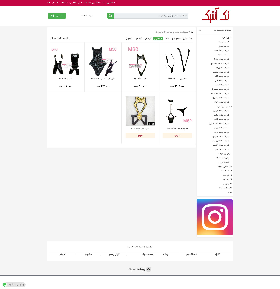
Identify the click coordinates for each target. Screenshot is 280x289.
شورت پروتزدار (223, 41)
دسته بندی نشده (225, 170)
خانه (191, 32)
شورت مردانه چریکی (221, 110)
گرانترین (138, 38)
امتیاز (167, 38)
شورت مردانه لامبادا (221, 102)
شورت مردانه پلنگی (221, 119)
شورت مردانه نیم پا (221, 59)
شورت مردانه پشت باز (220, 89)
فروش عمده (227, 175)
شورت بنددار (224, 46)
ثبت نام (84, 15)
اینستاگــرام (191, 254)
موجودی (129, 38)
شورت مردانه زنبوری (221, 136)
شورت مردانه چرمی (221, 132)
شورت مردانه (225, 37)
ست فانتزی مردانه (225, 166)
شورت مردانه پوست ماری (219, 123)
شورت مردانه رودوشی (220, 72)
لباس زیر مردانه (224, 153)
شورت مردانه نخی (222, 149)
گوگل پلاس (114, 254)
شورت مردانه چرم (222, 84)
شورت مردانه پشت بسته (219, 93)
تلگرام (217, 254)
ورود (90, 15)
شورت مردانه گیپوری (221, 140)
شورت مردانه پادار (222, 80)
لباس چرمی (227, 183)
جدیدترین (158, 38)
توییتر (62, 254)
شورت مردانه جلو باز (221, 97)
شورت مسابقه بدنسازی (220, 63)
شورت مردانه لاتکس (221, 145)
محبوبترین (176, 38)
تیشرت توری (224, 162)
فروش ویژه (227, 179)
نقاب (230, 192)
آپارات (166, 254)
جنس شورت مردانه (223, 106)
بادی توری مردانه (222, 158)
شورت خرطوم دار (222, 67)
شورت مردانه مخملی (221, 115)
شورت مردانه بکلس (221, 76)
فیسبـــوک (147, 254)
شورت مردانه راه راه (221, 50)
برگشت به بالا (137, 269)
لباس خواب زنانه (225, 188)
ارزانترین (148, 38)
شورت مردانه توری (221, 127)
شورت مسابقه (223, 54)
